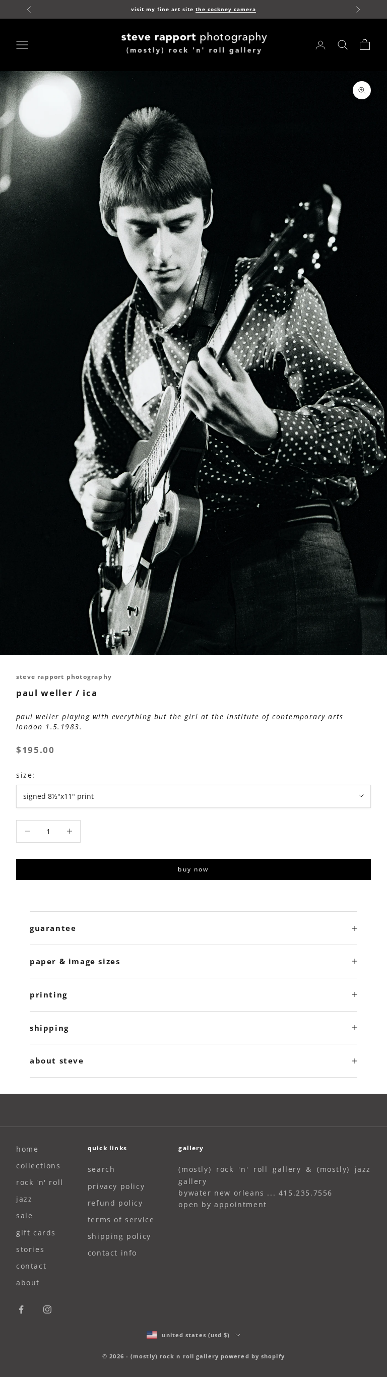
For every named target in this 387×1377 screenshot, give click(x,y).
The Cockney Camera (226, 9)
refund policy (115, 1203)
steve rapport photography (64, 676)
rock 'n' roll (39, 1182)
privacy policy (116, 1186)
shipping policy (119, 1236)
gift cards (36, 1232)
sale (24, 1215)
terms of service (121, 1219)
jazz (24, 1199)
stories (30, 1249)
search (101, 1169)
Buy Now (193, 869)
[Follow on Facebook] (21, 1309)
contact (31, 1266)
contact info (112, 1253)
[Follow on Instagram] (47, 1309)
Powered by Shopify (253, 1356)
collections (38, 1165)
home (27, 1149)
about (28, 1282)
